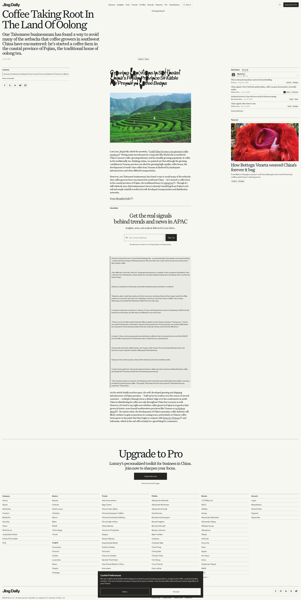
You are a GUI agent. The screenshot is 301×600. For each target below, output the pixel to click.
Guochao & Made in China (113, 564)
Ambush (205, 538)
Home (5, 500)
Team (4, 526)
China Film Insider (10, 538)
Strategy (295, 82)
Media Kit (6, 517)
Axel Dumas (157, 513)
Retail (291, 99)
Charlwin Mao (157, 543)
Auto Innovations (109, 500)
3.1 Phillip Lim (207, 500)
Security (6, 521)
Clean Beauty (107, 526)
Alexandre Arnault (159, 509)
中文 (4, 543)
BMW (203, 568)
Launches (56, 560)
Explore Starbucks (237, 111)
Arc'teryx (205, 555)
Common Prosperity (110, 530)
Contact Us (188, 598)
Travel (54, 534)
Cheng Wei (156, 551)
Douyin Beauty (108, 538)
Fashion (140, 59)
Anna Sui (205, 543)
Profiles (142, 5)
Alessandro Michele (160, 500)
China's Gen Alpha (110, 509)
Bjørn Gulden (157, 534)
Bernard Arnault (158, 526)
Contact (5, 513)
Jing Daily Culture (9, 534)
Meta (54, 521)
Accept (176, 591)
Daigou (105, 534)
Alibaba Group (207, 526)
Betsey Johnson (159, 530)
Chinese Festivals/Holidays (113, 517)
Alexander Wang (208, 521)
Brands (151, 5)
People (55, 568)
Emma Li (234, 82)
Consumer (295, 92)
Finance (55, 551)
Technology (57, 530)
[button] (279, 4)
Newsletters (174, 5)
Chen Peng (156, 547)
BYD (203, 572)
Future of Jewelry (109, 555)
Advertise (6, 509)
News (147, 59)
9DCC (203, 504)
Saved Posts (256, 509)
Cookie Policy (167, 598)
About (5, 504)
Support (254, 513)
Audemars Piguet (208, 564)
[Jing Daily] (11, 5)
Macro (288, 92)
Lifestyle (55, 513)
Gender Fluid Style (110, 560)
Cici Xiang (156, 560)
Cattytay (155, 538)
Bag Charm (107, 504)
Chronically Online (110, 521)
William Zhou (235, 92)
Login (157, 483)
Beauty (55, 500)
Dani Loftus (156, 568)
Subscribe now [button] (150, 476)
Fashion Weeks (108, 547)
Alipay (204, 534)
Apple (203, 551)
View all (203, 577)
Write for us (7, 530)
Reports (159, 5)
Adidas (204, 509)
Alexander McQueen (160, 504)
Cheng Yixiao (157, 555)
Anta (203, 547)
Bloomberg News (236, 99)
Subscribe (255, 517)
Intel (127, 5)
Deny (125, 591)
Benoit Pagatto (158, 521)
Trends (134, 5)
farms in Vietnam (171, 417)
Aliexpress (205, 530)
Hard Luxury (57, 509)
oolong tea (168, 182)
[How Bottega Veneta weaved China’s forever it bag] (265, 142)
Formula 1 (106, 551)
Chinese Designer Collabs (113, 513)
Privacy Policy (154, 244)
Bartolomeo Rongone (161, 517)
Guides (55, 555)
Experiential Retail (110, 543)
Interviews (106, 568)
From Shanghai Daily (120, 198)
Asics (203, 560)
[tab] (245, 70)
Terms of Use (166, 244)
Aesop (204, 513)
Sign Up (171, 237)
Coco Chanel (157, 564)
